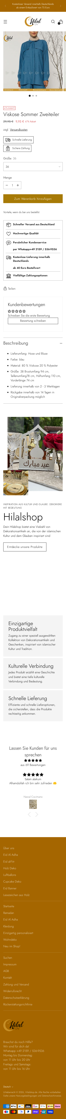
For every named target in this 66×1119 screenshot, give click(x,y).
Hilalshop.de (31, 1092)
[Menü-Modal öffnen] (5, 21)
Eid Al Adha (10, 855)
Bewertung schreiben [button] (33, 321)
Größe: (9, 158)
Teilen (12, 288)
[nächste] (60, 6)
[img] (33, 760)
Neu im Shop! (11, 946)
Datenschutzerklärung (16, 998)
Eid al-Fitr (8, 861)
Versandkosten (18, 129)
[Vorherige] (5, 6)
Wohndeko (10, 939)
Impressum (9, 964)
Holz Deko (9, 868)
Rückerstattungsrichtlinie (17, 1004)
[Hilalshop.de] (33, 21)
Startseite (8, 906)
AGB (6, 971)
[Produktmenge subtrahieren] (17, 185)
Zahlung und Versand (16, 984)
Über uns (8, 848)
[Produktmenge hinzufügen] (6, 185)
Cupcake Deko (12, 881)
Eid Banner (9, 888)
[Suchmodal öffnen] (53, 21)
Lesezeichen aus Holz (16, 895)
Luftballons (9, 875)
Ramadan (8, 913)
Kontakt (7, 977)
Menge (7, 177)
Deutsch (7, 1086)
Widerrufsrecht (12, 991)
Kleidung (8, 926)
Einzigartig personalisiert (18, 933)
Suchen (7, 958)
